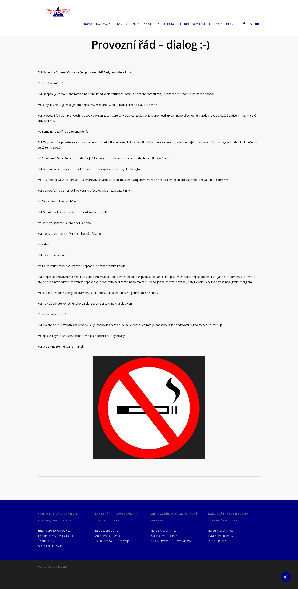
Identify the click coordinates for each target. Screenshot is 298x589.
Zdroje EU (149, 24)
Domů (88, 24)
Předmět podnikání (192, 24)
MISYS (229, 24)
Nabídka (101, 24)
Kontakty (215, 24)
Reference (169, 24)
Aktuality (132, 24)
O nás (118, 24)
